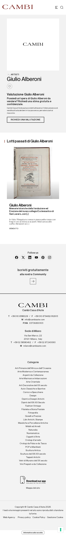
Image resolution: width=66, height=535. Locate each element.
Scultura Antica (33, 450)
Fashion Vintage (33, 406)
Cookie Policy (38, 517)
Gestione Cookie (55, 517)
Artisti (15, 75)
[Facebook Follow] (16, 257)
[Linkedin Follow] (30, 257)
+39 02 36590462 (22, 342)
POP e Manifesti (33, 447)
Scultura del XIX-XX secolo (33, 454)
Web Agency (9, 517)
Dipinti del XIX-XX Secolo (33, 402)
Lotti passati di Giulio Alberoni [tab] (29, 141)
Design (33, 396)
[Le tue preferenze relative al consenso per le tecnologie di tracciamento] (61, 530)
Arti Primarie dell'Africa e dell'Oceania (33, 368)
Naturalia (33, 430)
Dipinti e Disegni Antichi (33, 399)
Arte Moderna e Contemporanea (33, 372)
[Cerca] (61, 7)
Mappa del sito (33, 488)
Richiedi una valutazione (25, 120)
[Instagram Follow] (49, 257)
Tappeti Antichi (33, 457)
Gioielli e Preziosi (33, 416)
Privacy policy (24, 517)
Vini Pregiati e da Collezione (33, 464)
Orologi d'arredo (33, 440)
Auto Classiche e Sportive (33, 389)
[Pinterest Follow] (43, 257)
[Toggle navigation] (56, 7)
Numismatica (33, 433)
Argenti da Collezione (33, 375)
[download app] (33, 480)
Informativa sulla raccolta (33, 532)
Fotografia (33, 413)
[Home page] (17, 6)
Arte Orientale (33, 382)
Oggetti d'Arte (33, 437)
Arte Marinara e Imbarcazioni (33, 378)
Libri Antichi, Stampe (33, 420)
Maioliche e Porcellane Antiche (33, 423)
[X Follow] (23, 257)
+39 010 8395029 (19, 316)
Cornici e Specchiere (33, 392)
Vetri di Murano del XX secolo (33, 461)
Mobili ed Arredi (33, 426)
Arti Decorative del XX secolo (33, 385)
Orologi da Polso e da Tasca (33, 443)
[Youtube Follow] (36, 257)
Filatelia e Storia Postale (33, 409)
